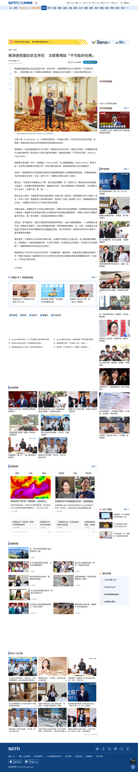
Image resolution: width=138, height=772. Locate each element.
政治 (44, 8)
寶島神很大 (106, 3)
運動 (102, 8)
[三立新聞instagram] (109, 749)
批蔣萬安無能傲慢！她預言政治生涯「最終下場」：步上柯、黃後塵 (81, 705)
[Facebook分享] (10, 69)
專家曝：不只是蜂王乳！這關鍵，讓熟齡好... (73, 347)
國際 (91, 8)
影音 (54, 8)
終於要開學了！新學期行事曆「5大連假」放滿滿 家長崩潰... (114, 412)
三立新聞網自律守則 (53, 756)
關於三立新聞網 (24, 756)
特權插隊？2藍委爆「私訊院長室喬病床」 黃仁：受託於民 (81, 679)
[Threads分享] (10, 79)
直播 (65, 8)
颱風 (17, 473)
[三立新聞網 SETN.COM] (10, 8)
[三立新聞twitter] (121, 749)
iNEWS (80, 3)
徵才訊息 (99, 756)
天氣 (30, 473)
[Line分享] (10, 74)
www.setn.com (28, 767)
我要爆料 (89, 756)
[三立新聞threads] (128, 749)
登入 (128, 3)
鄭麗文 (50, 229)
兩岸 (96, 8)
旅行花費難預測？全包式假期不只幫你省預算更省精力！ (22, 705)
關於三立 (11, 756)
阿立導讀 (97, 3)
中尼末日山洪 (24, 8)
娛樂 (75, 8)
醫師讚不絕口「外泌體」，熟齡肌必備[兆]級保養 (51, 679)
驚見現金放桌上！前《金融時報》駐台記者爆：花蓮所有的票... (52, 410)
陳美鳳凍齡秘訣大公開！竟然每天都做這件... (28, 347)
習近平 (17, 229)
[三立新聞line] (115, 749)
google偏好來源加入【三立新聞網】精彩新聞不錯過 (30, 339)
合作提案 (68, 756)
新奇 (117, 8)
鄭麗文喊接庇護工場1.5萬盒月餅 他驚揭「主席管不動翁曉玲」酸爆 (51, 705)
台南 (75, 473)
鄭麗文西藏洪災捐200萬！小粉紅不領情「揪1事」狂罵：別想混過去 (81, 730)
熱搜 (60, 8)
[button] (121, 3)
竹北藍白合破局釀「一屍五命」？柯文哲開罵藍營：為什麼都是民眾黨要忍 (22, 679)
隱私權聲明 (38, 756)
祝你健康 (88, 3)
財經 (107, 8)
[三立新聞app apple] (15, 761)
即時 (15, 8)
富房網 (116, 3)
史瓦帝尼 (37, 68)
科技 (123, 8)
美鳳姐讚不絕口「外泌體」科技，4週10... (71, 343)
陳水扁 (88, 473)
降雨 (44, 473)
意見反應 (78, 756)
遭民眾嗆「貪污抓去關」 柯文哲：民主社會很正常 (22, 730)
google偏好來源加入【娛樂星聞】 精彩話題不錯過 (75, 339)
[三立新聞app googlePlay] (32, 761)
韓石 (42, 162)
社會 (70, 8)
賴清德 (21, 68)
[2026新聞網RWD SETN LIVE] (36, 3)
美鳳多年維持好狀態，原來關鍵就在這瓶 (26, 343)
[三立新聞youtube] (97, 749)
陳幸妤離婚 (36, 8)
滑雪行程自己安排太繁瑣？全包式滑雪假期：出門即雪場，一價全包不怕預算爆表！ (52, 730)
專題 (112, 8)
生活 (81, 8)
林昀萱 (14, 61)
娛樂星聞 (72, 3)
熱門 (49, 8)
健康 (86, 8)
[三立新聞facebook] (103, 749)
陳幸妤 (61, 473)
